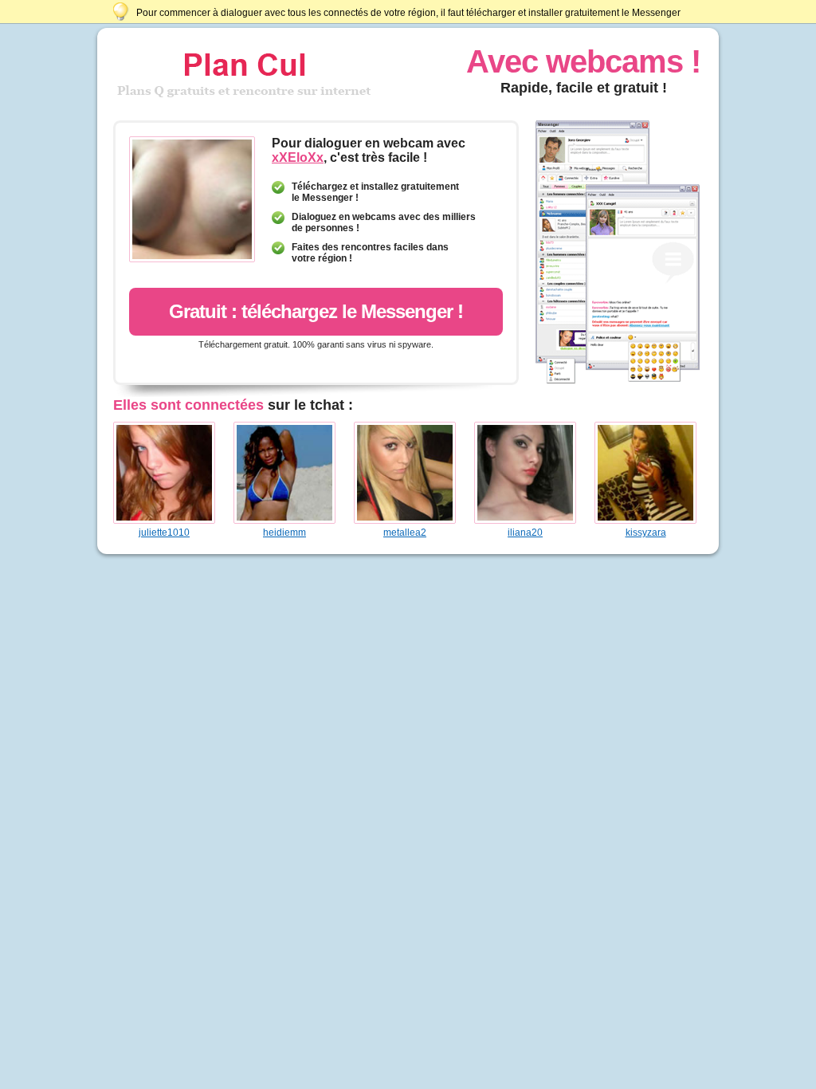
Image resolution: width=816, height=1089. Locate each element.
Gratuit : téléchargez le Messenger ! (316, 311)
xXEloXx (298, 157)
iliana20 (525, 532)
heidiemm (284, 532)
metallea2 (404, 532)
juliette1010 (164, 532)
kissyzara (646, 532)
